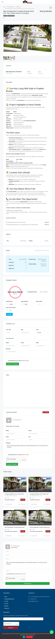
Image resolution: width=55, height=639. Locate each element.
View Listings (45, 412)
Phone (22, 342)
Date (22, 329)
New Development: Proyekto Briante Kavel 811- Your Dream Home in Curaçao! (23, 527)
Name (7, 342)
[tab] (42, 25)
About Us (6, 605)
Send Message (27, 583)
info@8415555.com (34, 601)
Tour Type (8, 329)
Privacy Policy (29, 637)
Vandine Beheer (9, 504)
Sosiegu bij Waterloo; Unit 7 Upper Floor (39, 494)
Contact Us (6, 608)
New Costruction (11, 15)
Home (5, 596)
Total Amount (9, 301)
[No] (53, 635)
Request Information (12, 464)
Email (37, 342)
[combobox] (12, 332)
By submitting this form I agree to (18, 360)
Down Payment (24, 301)
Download (46, 222)
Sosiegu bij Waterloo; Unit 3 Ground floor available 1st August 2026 (20, 494)
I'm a (30, 436)
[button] (52, 632)
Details (22, 499)
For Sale (5, 15)
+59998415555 (33, 598)
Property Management (9, 598)
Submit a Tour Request (12, 364)
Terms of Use (26, 360)
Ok (24, 637)
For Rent (6, 603)
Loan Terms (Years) (10, 307)
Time (37, 329)
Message (8, 348)
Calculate (9, 314)
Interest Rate (39, 301)
